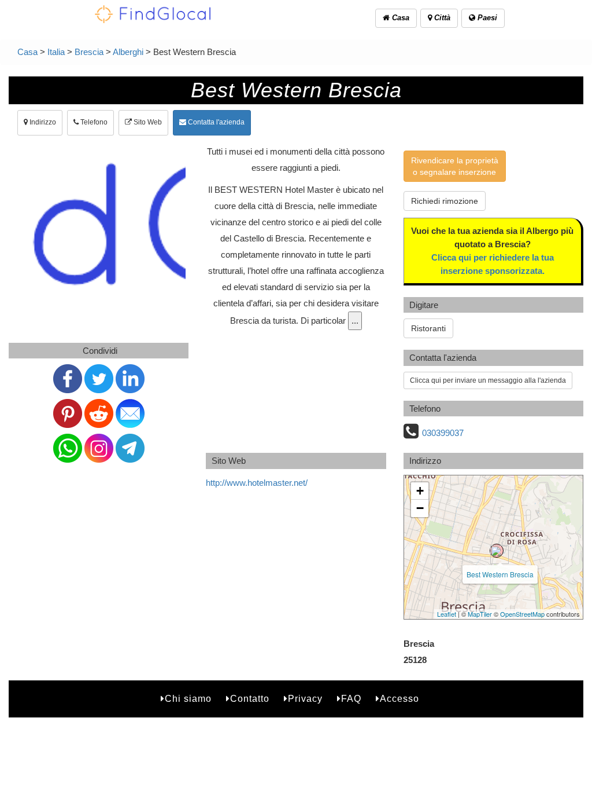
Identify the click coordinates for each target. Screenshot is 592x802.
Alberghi (128, 52)
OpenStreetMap (522, 613)
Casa (399, 17)
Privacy (305, 699)
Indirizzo (42, 122)
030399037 (443, 433)
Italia (56, 52)
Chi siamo (188, 699)
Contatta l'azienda (215, 122)
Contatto (249, 699)
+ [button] (420, 491)
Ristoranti (428, 328)
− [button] (420, 508)
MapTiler (480, 613)
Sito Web (147, 122)
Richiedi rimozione (444, 201)
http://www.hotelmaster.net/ (257, 483)
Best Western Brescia (500, 574)
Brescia (89, 52)
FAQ (351, 699)
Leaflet (446, 613)
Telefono (93, 122)
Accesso (399, 699)
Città (441, 17)
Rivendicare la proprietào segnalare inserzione (454, 166)
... (355, 320)
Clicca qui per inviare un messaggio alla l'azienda (488, 380)
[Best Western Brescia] (497, 551)
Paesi (486, 17)
